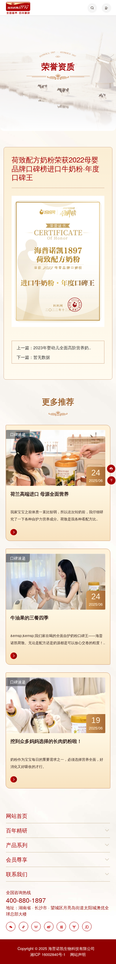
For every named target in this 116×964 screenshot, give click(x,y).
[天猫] (74, 927)
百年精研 (16, 830)
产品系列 (16, 845)
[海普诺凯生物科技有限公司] (18, 7)
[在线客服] (110, 469)
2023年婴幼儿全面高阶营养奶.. (62, 347)
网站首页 (16, 815)
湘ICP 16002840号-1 (48, 954)
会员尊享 (16, 859)
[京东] (86, 927)
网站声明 (78, 954)
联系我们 (16, 874)
